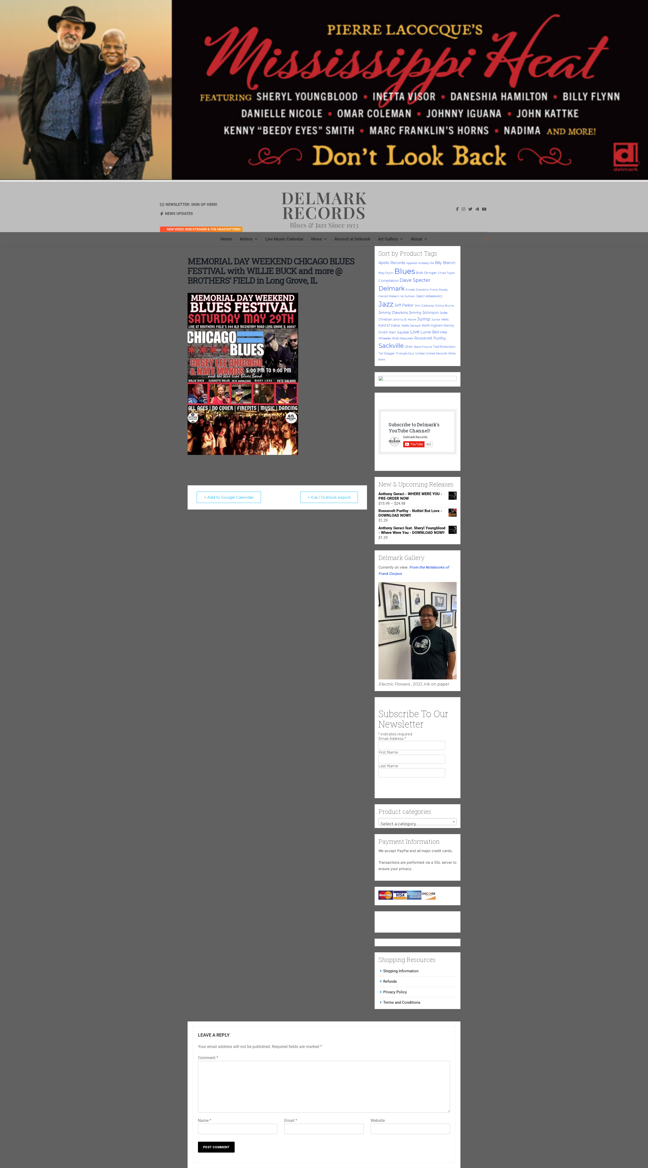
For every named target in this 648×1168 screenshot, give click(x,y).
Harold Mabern (388, 296)
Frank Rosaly (439, 289)
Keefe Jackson (411, 325)
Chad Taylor (446, 273)
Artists (246, 238)
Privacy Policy (395, 992)
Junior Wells (440, 319)
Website (378, 1120)
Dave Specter (415, 280)
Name (204, 1120)
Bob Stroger (426, 273)
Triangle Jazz (405, 353)
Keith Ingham (432, 325)
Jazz (385, 304)
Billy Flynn (385, 273)
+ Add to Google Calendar (229, 497)
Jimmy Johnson (424, 312)
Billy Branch (445, 262)
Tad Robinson (444, 347)
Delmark (391, 288)
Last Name (388, 766)
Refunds (390, 981)
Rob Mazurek (402, 338)
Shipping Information (400, 971)
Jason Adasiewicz (429, 296)
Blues (404, 271)
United (419, 353)
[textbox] (417, 824)
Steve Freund (423, 347)
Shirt (409, 347)
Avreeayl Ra (426, 263)
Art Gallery (388, 238)
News (316, 238)
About (416, 238)
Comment (208, 1057)
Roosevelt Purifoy (430, 338)
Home (226, 238)
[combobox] (417, 821)
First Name (388, 752)
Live (414, 332)
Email (290, 1120)
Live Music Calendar (284, 238)
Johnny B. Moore (404, 319)
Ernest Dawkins (417, 289)
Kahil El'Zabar (389, 325)
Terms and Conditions (401, 1002)
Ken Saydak (399, 332)
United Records (436, 353)
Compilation (388, 280)
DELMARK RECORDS (324, 205)
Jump (423, 318)
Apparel (411, 263)
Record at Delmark (352, 238)
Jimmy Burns (444, 305)
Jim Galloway (424, 305)
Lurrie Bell (429, 332)
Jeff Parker (404, 305)
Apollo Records (391, 262)
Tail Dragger (386, 353)
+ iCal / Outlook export (329, 497)
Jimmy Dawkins (393, 312)
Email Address (392, 738)
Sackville (391, 345)
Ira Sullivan (407, 296)
